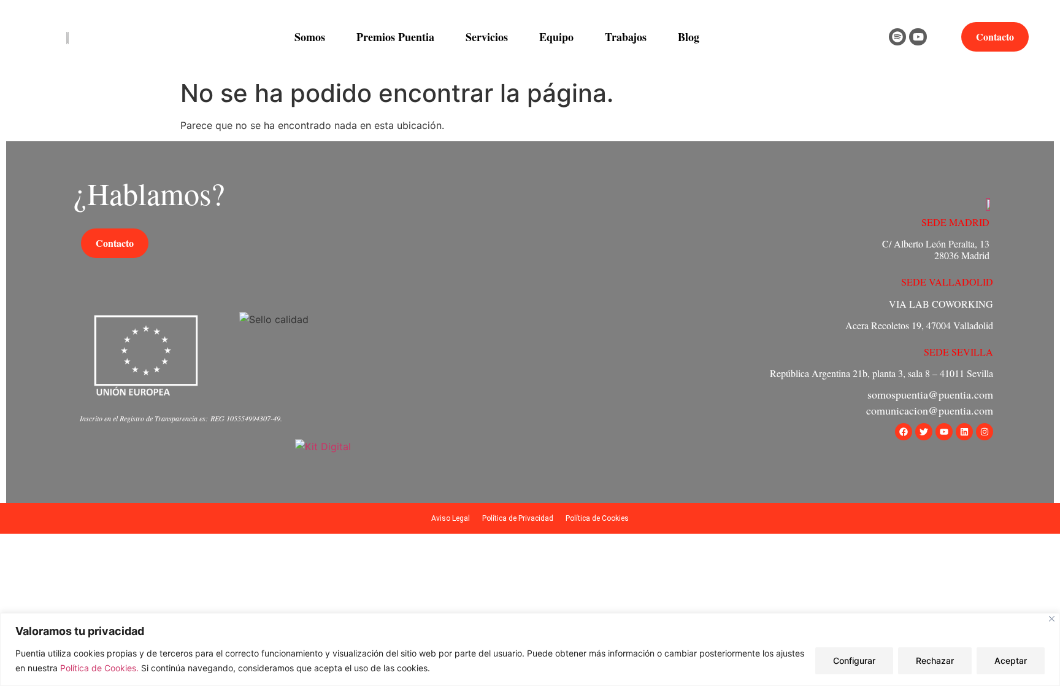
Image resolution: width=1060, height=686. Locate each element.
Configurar (854, 660)
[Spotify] (898, 37)
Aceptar (1010, 660)
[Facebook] (903, 431)
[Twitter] (923, 431)
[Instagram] (984, 431)
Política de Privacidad (517, 518)
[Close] (1051, 619)
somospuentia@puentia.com (930, 394)
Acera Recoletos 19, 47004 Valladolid (919, 325)
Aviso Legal (450, 518)
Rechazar (935, 660)
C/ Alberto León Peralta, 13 (935, 243)
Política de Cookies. (100, 668)
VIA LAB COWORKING (941, 303)
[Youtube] (918, 37)
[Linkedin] (964, 431)
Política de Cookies (597, 518)
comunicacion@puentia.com (929, 410)
